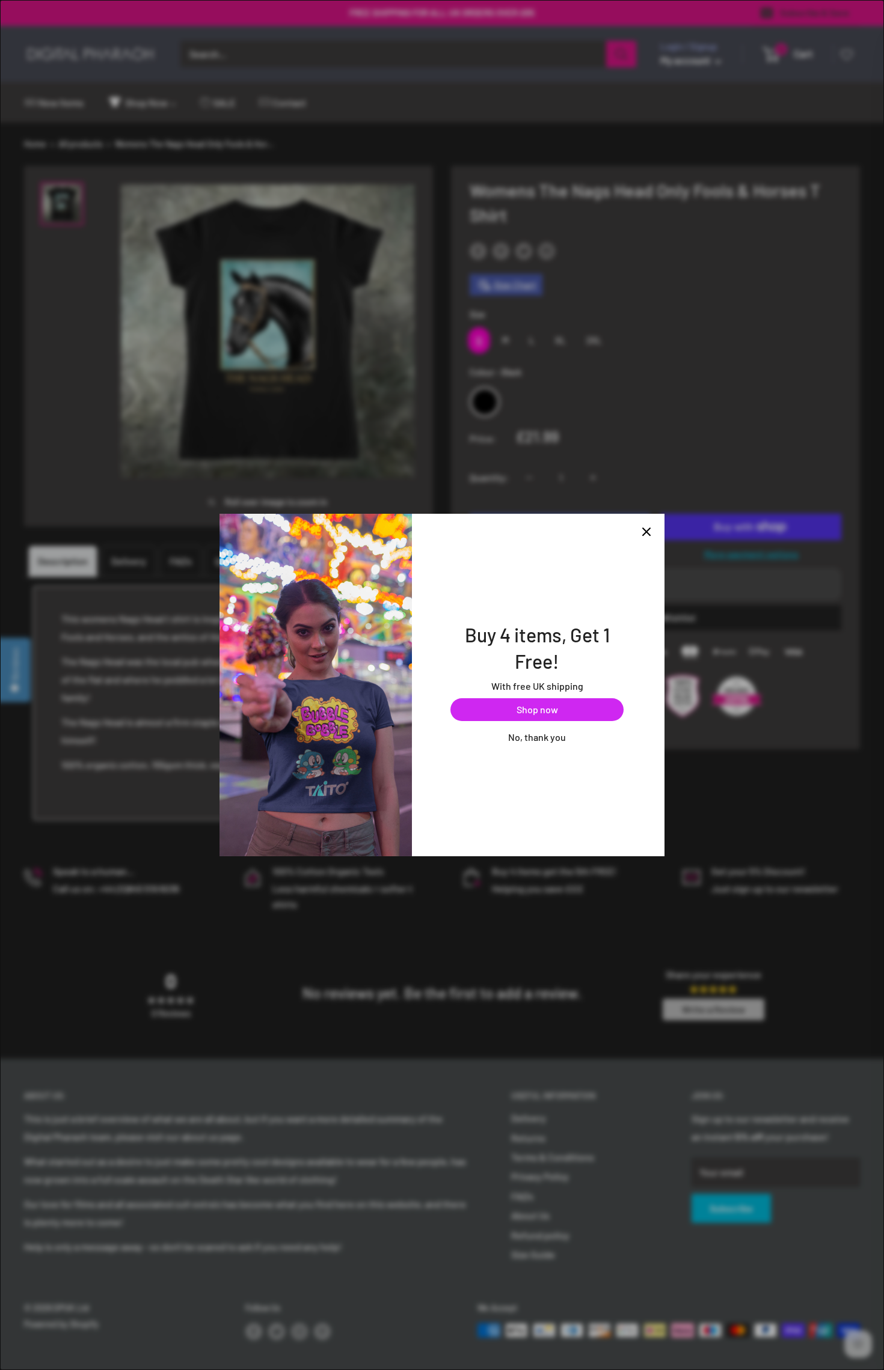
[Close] (646, 531)
